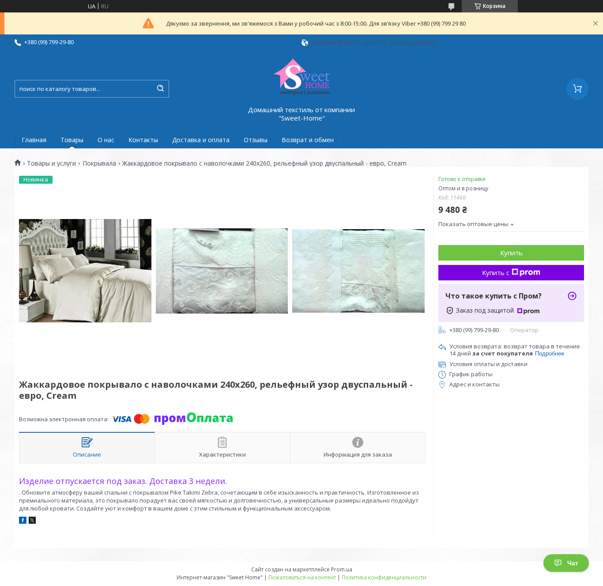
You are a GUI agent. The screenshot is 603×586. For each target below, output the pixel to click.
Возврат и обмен (308, 140)
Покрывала (99, 163)
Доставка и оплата (201, 140)
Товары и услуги (51, 163)
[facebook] (22, 522)
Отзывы (256, 140)
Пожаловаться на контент (302, 577)
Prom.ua (341, 569)
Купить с (495, 272)
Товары (71, 140)
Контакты (143, 140)
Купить (511, 252)
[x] (32, 522)
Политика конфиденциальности (384, 577)
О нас (106, 140)
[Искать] (160, 89)
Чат (572, 563)
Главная (34, 140)
